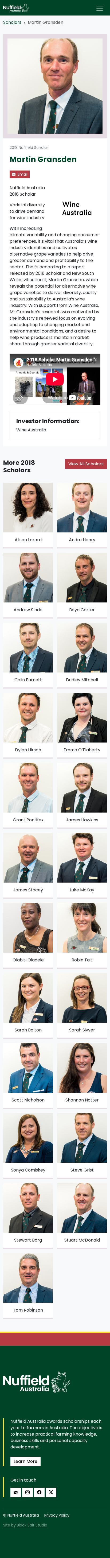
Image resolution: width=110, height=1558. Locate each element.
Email (22, 174)
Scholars (12, 22)
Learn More (25, 1461)
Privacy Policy (56, 1515)
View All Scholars (86, 464)
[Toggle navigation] (99, 8)
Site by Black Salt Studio (25, 1525)
